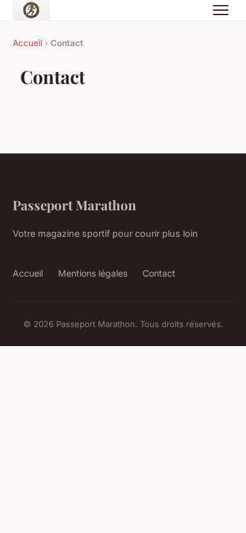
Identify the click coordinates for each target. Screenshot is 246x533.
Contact (159, 273)
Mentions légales (92, 273)
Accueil (27, 43)
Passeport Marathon (74, 204)
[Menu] (220, 10)
